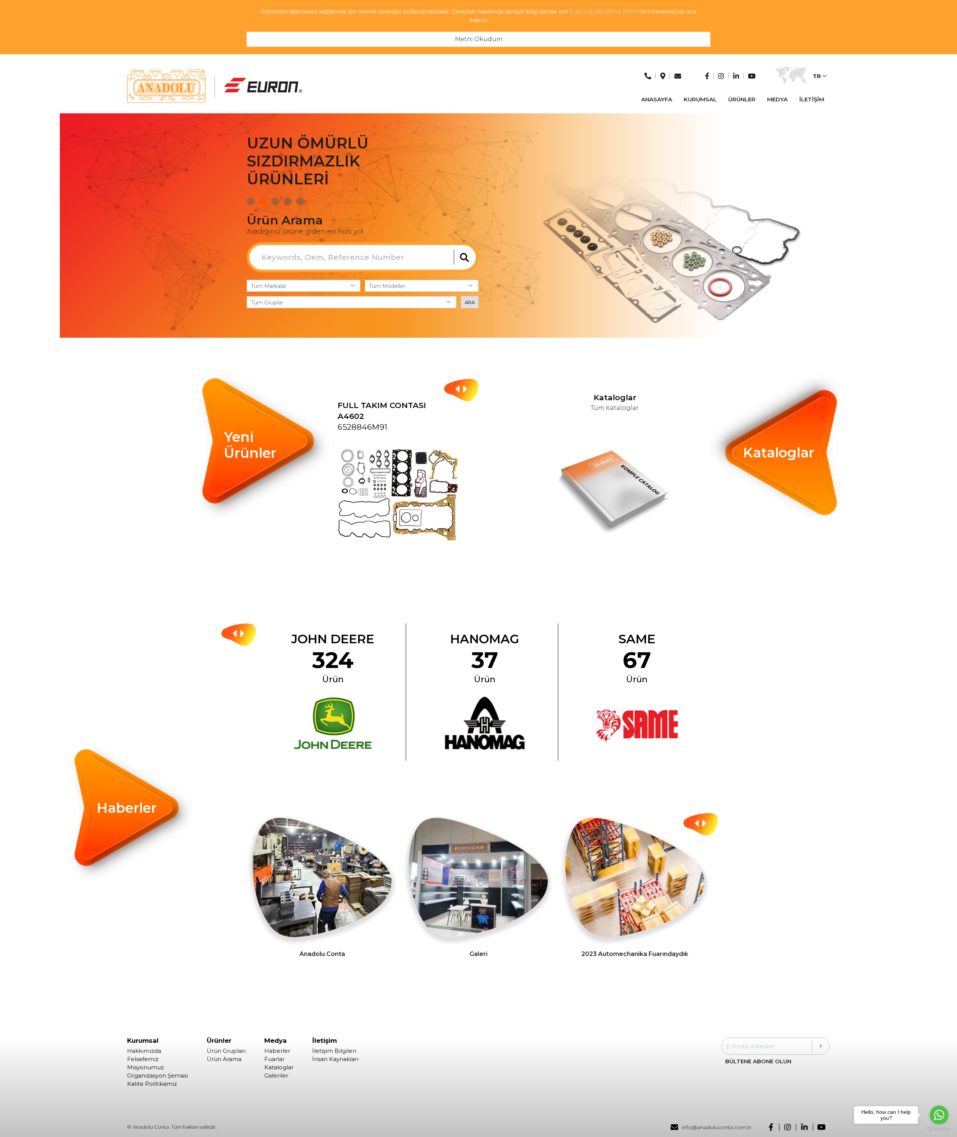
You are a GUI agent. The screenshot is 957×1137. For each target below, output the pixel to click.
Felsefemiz (143, 1059)
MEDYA (777, 99)
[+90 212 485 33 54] (648, 76)
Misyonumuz (145, 1067)
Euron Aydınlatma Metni (604, 11)
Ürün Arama (224, 1059)
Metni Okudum (478, 39)
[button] (251, 201)
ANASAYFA (656, 99)
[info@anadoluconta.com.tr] (678, 76)
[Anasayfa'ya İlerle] (166, 86)
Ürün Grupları (226, 1051)
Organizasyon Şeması (157, 1075)
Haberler (277, 1051)
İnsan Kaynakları (335, 1059)
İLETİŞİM (811, 99)
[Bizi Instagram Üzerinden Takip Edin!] (721, 76)
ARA (470, 302)
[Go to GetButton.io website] (939, 1129)
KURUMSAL (700, 99)
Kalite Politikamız (152, 1084)
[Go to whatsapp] (939, 1115)
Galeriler (276, 1075)
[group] (408, 478)
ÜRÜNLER (742, 99)
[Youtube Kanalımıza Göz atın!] (752, 76)
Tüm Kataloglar (618, 408)
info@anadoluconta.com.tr (716, 1127)
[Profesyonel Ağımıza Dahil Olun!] (736, 76)
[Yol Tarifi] (663, 76)
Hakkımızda (144, 1051)
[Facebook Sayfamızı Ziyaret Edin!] (707, 76)
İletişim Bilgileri (334, 1051)
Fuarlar (274, 1059)
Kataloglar (278, 1067)
